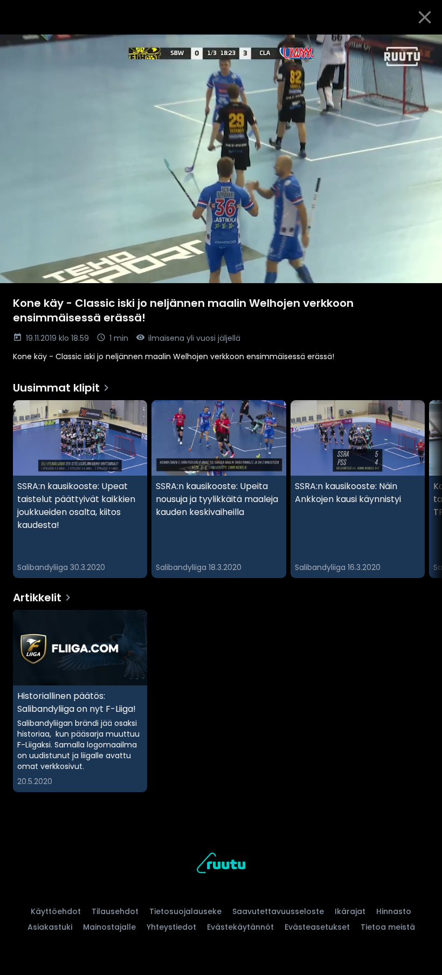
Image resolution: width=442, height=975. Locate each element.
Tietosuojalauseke (185, 911)
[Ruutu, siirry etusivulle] (221, 865)
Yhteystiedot (171, 927)
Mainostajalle (109, 927)
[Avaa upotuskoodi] (421, 47)
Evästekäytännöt (240, 927)
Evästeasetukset (317, 927)
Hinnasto (393, 911)
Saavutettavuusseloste (278, 911)
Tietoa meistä (388, 927)
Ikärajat (350, 911)
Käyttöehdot (56, 911)
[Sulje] (425, 17)
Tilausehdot (115, 911)
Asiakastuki (49, 927)
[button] (221, 159)
